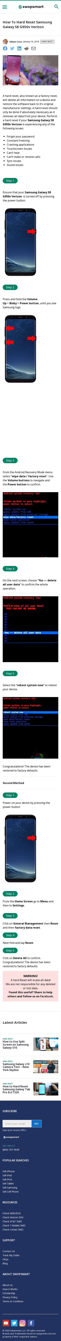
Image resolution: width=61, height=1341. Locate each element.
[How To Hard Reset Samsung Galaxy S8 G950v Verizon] (30, 84)
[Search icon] (56, 7)
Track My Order (11, 1255)
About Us (8, 1285)
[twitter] (13, 49)
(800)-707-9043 (11, 1149)
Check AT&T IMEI (12, 1221)
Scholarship (9, 1293)
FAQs (5, 1259)
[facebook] (6, 49)
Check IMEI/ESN (12, 1213)
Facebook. (47, 996)
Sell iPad (7, 1175)
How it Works (10, 1289)
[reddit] (27, 49)
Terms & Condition (13, 1301)
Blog (5, 1263)
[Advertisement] (30, 421)
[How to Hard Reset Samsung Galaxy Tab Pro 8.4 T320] (45, 1094)
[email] (34, 49)
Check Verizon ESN (13, 1217)
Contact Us (9, 1251)
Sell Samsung (10, 1187)
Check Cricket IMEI (13, 1229)
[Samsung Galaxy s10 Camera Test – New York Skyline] (45, 1072)
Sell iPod (7, 1179)
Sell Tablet (8, 1183)
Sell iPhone (9, 1171)
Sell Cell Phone (11, 1191)
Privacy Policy (10, 1297)
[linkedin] (20, 49)
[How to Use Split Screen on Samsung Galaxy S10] (45, 1050)
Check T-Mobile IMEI (14, 1225)
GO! (36, 1123)
